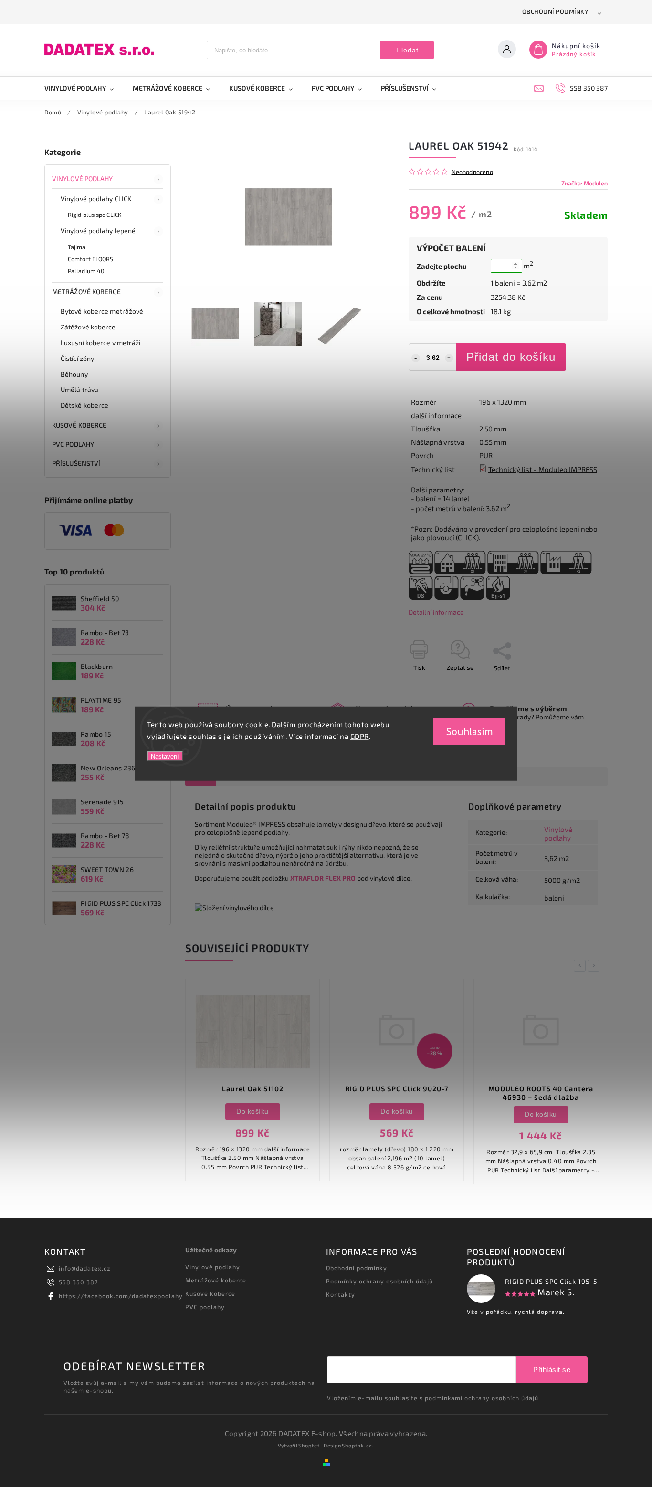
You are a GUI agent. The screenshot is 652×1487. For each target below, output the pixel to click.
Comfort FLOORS (90, 259)
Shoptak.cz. (358, 1445)
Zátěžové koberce (88, 327)
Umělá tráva (79, 389)
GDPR (359, 736)
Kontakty (340, 1294)
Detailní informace (436, 612)
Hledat (407, 50)
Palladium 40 (86, 271)
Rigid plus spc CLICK (94, 214)
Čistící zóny (77, 358)
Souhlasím (469, 731)
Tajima (77, 247)
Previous (581, 965)
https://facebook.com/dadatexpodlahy (121, 1296)
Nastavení (165, 755)
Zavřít (577, 684)
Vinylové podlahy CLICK (96, 199)
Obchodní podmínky (555, 11)
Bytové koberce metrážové (102, 311)
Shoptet (309, 1445)
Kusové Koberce (79, 425)
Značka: (584, 183)
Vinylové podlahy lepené (98, 230)
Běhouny (74, 374)
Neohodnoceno (472, 172)
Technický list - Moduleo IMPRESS (542, 469)
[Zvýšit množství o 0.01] (449, 358)
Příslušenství (76, 463)
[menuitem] (83, 88)
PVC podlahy (73, 444)
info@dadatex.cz (84, 1268)
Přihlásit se (551, 1369)
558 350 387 (78, 1282)
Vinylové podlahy (82, 178)
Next (595, 965)
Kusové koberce (210, 1293)
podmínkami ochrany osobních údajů (481, 1398)
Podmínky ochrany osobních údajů (379, 1281)
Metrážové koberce (86, 291)
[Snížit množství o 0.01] (415, 358)
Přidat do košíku (511, 356)
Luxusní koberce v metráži (101, 342)
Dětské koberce (84, 405)
